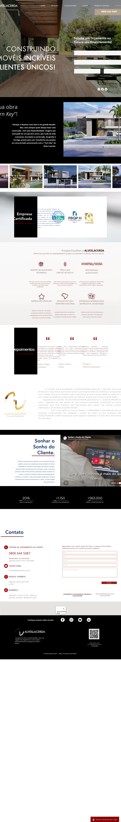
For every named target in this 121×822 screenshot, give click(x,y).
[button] (54, 5)
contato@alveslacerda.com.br (19, 570)
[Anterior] (66, 129)
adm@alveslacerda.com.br (106, 594)
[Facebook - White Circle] (63, 620)
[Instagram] (98, 89)
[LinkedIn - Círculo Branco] (89, 620)
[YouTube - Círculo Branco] (80, 620)
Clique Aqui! (95, 645)
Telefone (76, 67)
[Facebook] (102, 89)
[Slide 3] (109, 153)
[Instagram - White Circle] (71, 620)
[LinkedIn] (106, 89)
